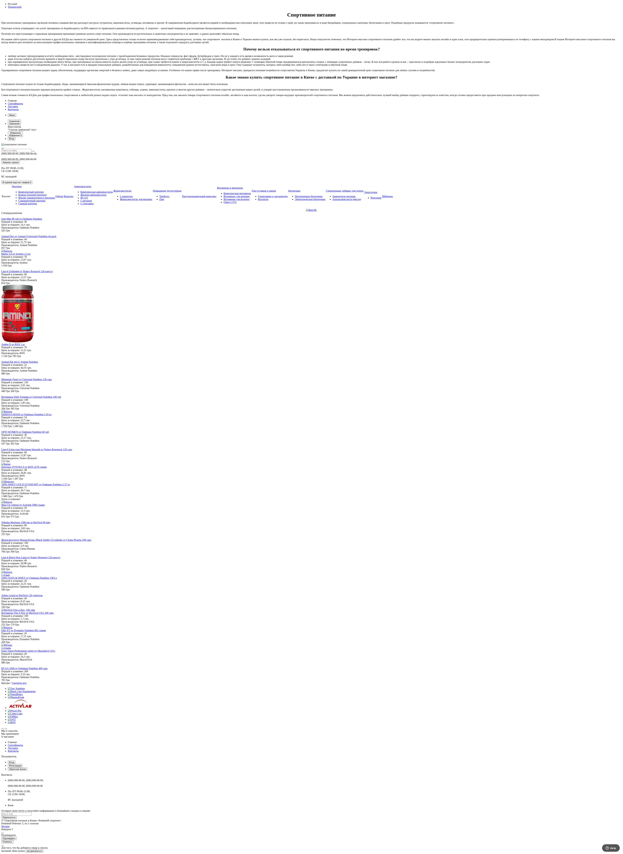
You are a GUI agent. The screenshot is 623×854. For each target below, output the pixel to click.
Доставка (13, 106)
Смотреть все (19, 683)
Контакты (13, 109)
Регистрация (15, 765)
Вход (11, 762)
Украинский (14, 7)
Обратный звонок (17, 769)
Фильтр (5, 826)
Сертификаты (15, 103)
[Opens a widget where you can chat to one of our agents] (611, 848)
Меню (12, 115)
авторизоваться (34, 851)
